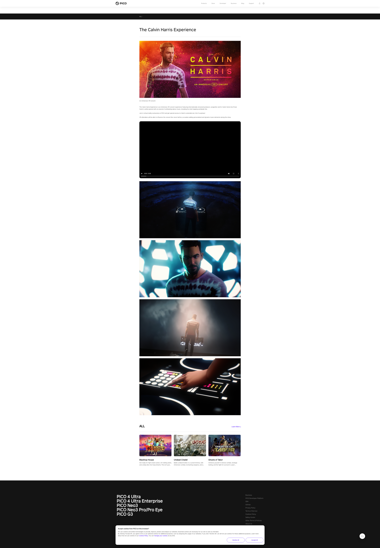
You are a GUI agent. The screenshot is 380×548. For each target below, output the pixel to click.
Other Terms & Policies (253, 520)
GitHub (248, 505)
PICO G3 (125, 514)
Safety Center (250, 517)
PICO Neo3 (127, 505)
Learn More (236, 427)
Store (213, 3)
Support (251, 3)
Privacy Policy (250, 508)
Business (234, 3)
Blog (242, 3)
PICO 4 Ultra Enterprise (140, 501)
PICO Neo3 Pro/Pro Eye (140, 510)
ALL (140, 16)
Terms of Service (251, 511)
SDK (246, 501)
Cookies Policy (250, 514)
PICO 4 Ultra (129, 496)
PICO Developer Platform (254, 498)
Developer (223, 3)
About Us (248, 524)
